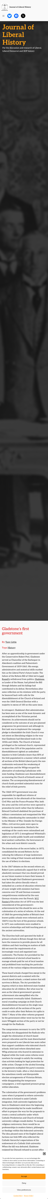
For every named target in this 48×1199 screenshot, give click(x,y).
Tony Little (10, 642)
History (12, 647)
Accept (24, 1176)
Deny (24, 1183)
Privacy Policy (28, 1196)
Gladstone (39, 679)
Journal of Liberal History (20, 7)
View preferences (24, 1190)
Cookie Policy (18, 1196)
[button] (44, 1153)
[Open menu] (3, 15)
